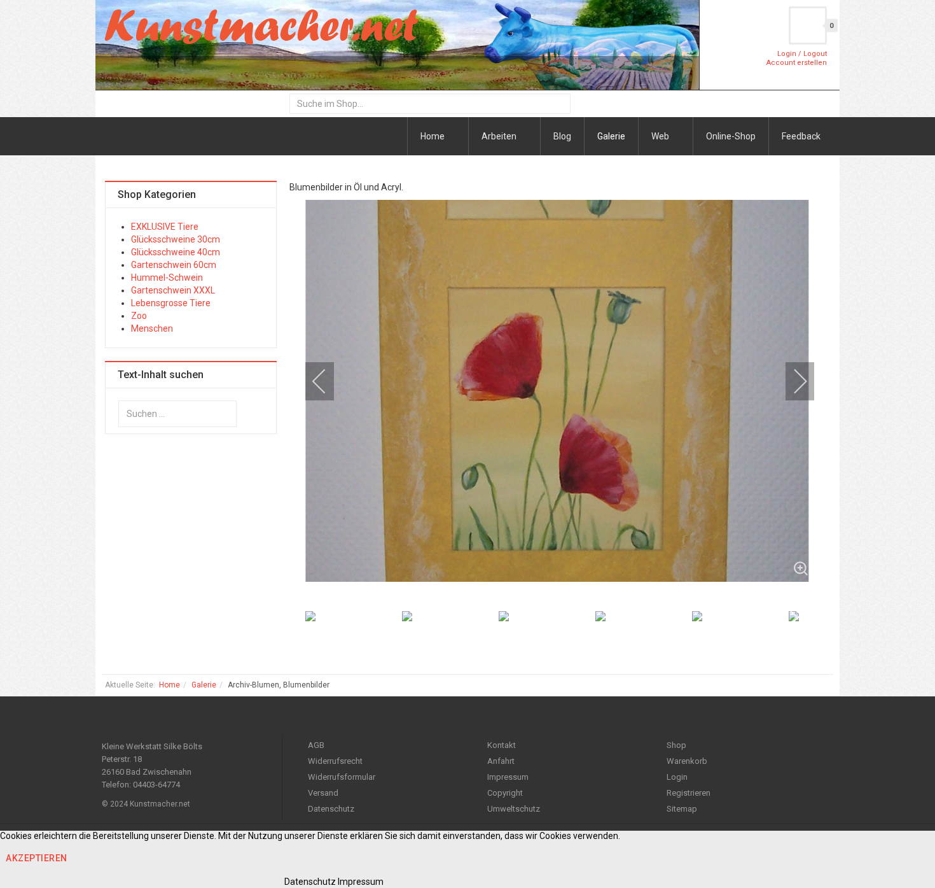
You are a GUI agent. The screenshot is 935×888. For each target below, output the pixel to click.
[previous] (327, 381)
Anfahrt (501, 761)
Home (433, 136)
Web (661, 136)
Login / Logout (802, 54)
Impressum (508, 777)
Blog (562, 136)
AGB (316, 745)
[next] (792, 381)
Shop (676, 745)
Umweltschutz (513, 809)
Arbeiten (499, 136)
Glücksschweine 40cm (175, 252)
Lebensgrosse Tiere (171, 303)
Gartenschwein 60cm (173, 265)
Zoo (139, 316)
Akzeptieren (36, 858)
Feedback (801, 136)
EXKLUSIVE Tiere (164, 227)
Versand (323, 793)
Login (677, 777)
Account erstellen (796, 63)
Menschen (152, 328)
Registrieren (688, 793)
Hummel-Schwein (167, 277)
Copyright (505, 793)
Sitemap (682, 809)
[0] (808, 25)
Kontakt (501, 745)
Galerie (611, 136)
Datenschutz (331, 809)
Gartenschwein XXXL (173, 290)
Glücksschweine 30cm (175, 239)
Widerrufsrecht (335, 761)
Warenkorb (687, 761)
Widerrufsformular (341, 777)
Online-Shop (731, 136)
